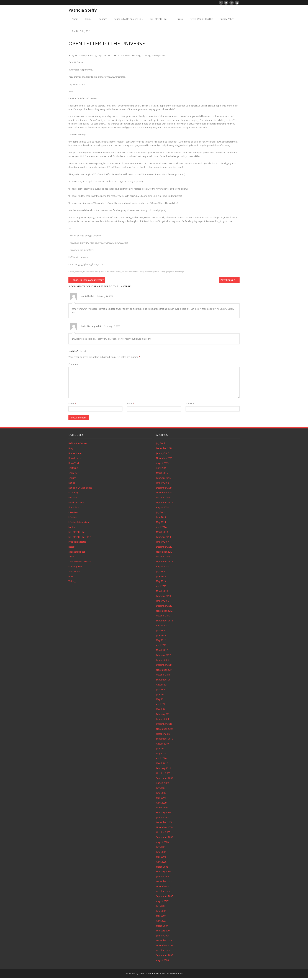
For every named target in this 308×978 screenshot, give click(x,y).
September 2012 (164, 620)
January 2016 (162, 453)
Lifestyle (72, 517)
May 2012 (161, 640)
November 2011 (164, 669)
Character (73, 472)
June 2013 (161, 576)
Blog (138, 55)
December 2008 (164, 822)
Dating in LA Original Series (127, 19)
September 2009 (164, 778)
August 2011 (162, 684)
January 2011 (162, 719)
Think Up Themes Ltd (149, 973)
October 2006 (163, 950)
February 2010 (163, 768)
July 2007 (160, 906)
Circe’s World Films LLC (201, 19)
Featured (73, 497)
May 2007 (161, 915)
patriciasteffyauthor (84, 55)
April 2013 (161, 586)
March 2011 (162, 709)
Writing (72, 581)
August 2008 (162, 842)
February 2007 (163, 930)
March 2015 (162, 472)
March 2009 (162, 807)
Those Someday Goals (79, 561)
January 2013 (162, 600)
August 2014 (162, 507)
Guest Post (73, 507)
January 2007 (162, 935)
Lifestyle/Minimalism (78, 522)
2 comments (124, 55)
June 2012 (161, 635)
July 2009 (160, 787)
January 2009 (162, 817)
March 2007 (162, 925)
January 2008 (162, 876)
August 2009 (162, 782)
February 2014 (163, 536)
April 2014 (161, 527)
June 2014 (161, 517)
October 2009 (163, 773)
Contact (103, 19)
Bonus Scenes (75, 453)
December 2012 (164, 605)
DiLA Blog (146, 55)
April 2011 (161, 704)
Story (71, 556)
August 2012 (162, 625)
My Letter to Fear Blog (79, 536)
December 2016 (164, 448)
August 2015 (162, 463)
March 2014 (162, 532)
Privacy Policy (226, 19)
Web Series (74, 571)
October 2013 (163, 556)
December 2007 (164, 881)
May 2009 (161, 797)
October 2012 (163, 615)
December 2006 (164, 940)
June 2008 (161, 851)
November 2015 (164, 458)
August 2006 (162, 960)
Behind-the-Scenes (77, 443)
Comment (73, 364)
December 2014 (164, 487)
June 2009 (161, 792)
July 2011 (160, 689)
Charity (72, 477)
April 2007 (161, 920)
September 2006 (164, 955)
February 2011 (163, 714)
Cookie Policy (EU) (81, 31)
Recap (71, 546)
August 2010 (162, 743)
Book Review (74, 458)
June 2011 (161, 694)
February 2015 (163, 477)
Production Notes (77, 541)
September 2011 (164, 679)
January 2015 (162, 482)
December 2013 (164, 546)
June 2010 (161, 748)
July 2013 (160, 571)
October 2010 (163, 733)
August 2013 (162, 566)
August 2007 (162, 901)
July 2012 (160, 630)
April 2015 (161, 467)
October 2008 (163, 832)
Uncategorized (159, 55)
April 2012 (161, 645)
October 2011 (163, 674)
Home (88, 19)
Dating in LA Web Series (80, 487)
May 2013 (161, 581)
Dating (71, 482)
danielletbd (87, 296)
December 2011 (164, 664)
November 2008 (164, 827)
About (75, 19)
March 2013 (162, 591)
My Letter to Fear (158, 19)
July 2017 (160, 443)
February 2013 (163, 596)
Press (180, 19)
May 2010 (161, 753)
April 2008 (161, 861)
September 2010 (164, 738)
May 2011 (161, 699)
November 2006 (164, 945)
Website (190, 403)
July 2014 (160, 512)
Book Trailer (74, 463)
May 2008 (161, 856)
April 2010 (161, 758)
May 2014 (161, 522)
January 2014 (162, 541)
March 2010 (162, 763)
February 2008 (163, 871)
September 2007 (164, 896)
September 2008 (164, 837)
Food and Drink (76, 502)
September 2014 (164, 502)
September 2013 (164, 561)
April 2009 (161, 802)
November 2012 (164, 610)
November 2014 (164, 492)
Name (72, 403)
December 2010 (164, 723)
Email (130, 403)
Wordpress (177, 973)
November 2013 (164, 551)
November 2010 (164, 728)
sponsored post (76, 551)
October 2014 (163, 497)
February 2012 (163, 655)
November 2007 (164, 886)
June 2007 (161, 911)
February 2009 (163, 812)
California (73, 467)
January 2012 (162, 660)
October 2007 (163, 891)
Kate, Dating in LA (91, 326)
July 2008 (160, 847)
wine (70, 576)
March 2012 (162, 650)
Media (71, 527)
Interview (73, 512)
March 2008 (162, 866)
